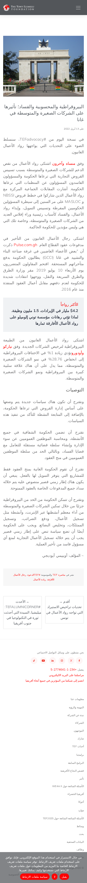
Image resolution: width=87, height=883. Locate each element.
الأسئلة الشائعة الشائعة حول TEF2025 (63, 818)
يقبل (64, 876)
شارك (80, 738)
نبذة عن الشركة (75, 715)
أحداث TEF (78, 746)
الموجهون (79, 730)
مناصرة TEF (59, 574)
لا (54, 876)
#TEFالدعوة (33, 574)
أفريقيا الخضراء (76, 794)
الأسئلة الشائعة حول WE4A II (68, 786)
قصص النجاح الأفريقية (72, 770)
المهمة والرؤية (76, 707)
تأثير (81, 778)
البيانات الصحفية (75, 841)
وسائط (80, 826)
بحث (81, 834)
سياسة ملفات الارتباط (35, 876)
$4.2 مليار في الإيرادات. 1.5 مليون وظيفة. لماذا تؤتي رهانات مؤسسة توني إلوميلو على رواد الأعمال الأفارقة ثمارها (44, 317)
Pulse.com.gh (25, 244)
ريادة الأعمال (39, 579)
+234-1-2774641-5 (63, 669)
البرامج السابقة (76, 762)
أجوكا (81, 801)
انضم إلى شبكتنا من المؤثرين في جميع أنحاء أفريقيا (55, 680)
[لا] (82, 867)
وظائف (80, 849)
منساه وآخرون (64, 163)
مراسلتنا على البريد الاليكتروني (66, 675)
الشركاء (79, 722)
